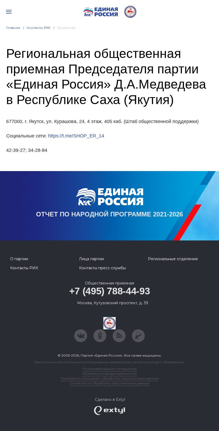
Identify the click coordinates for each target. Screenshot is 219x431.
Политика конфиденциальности (109, 373)
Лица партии (91, 258)
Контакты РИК (39, 28)
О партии (19, 258)
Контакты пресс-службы (102, 268)
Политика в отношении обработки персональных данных (110, 378)
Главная (13, 28)
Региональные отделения (173, 258)
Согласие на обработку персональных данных (109, 383)
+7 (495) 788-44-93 (109, 291)
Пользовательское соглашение (110, 369)
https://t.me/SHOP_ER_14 (76, 136)
